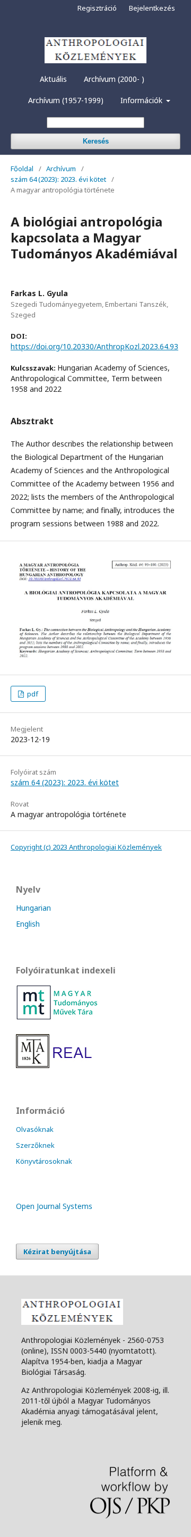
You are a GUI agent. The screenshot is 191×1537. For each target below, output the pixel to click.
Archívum (61, 168)
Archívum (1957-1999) (65, 100)
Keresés (96, 141)
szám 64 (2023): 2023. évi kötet (58, 179)
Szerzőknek (35, 1145)
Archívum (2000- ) (114, 79)
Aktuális (53, 79)
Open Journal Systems (54, 1206)
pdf (31, 694)
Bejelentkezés (152, 8)
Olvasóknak (35, 1129)
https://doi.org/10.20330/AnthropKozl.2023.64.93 (94, 346)
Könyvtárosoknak (44, 1161)
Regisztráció (97, 8)
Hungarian (33, 908)
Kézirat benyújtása (57, 1251)
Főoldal (22, 168)
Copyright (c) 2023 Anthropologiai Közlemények (86, 847)
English (28, 924)
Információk (142, 100)
